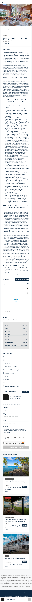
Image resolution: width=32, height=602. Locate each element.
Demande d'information (16, 447)
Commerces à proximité (11, 366)
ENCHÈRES (5, 35)
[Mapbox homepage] (6, 312)
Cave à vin (7, 360)
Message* (5, 426)
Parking (6, 379)
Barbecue (7, 356)
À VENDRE (25, 535)
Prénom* (5, 407)
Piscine (6, 383)
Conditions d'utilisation (11, 439)
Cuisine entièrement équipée (12, 370)
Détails (25, 486)
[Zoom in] (27, 289)
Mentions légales (8, 596)
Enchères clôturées (22, 458)
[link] (16, 467)
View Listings (26, 391)
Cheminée (7, 363)
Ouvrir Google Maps (23, 279)
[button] (16, 15)
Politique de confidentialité (21, 596)
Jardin (6, 376)
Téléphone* (6, 414)
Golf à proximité (9, 373)
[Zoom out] (27, 291)
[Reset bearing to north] (27, 293)
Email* (5, 420)
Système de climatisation (11, 386)
